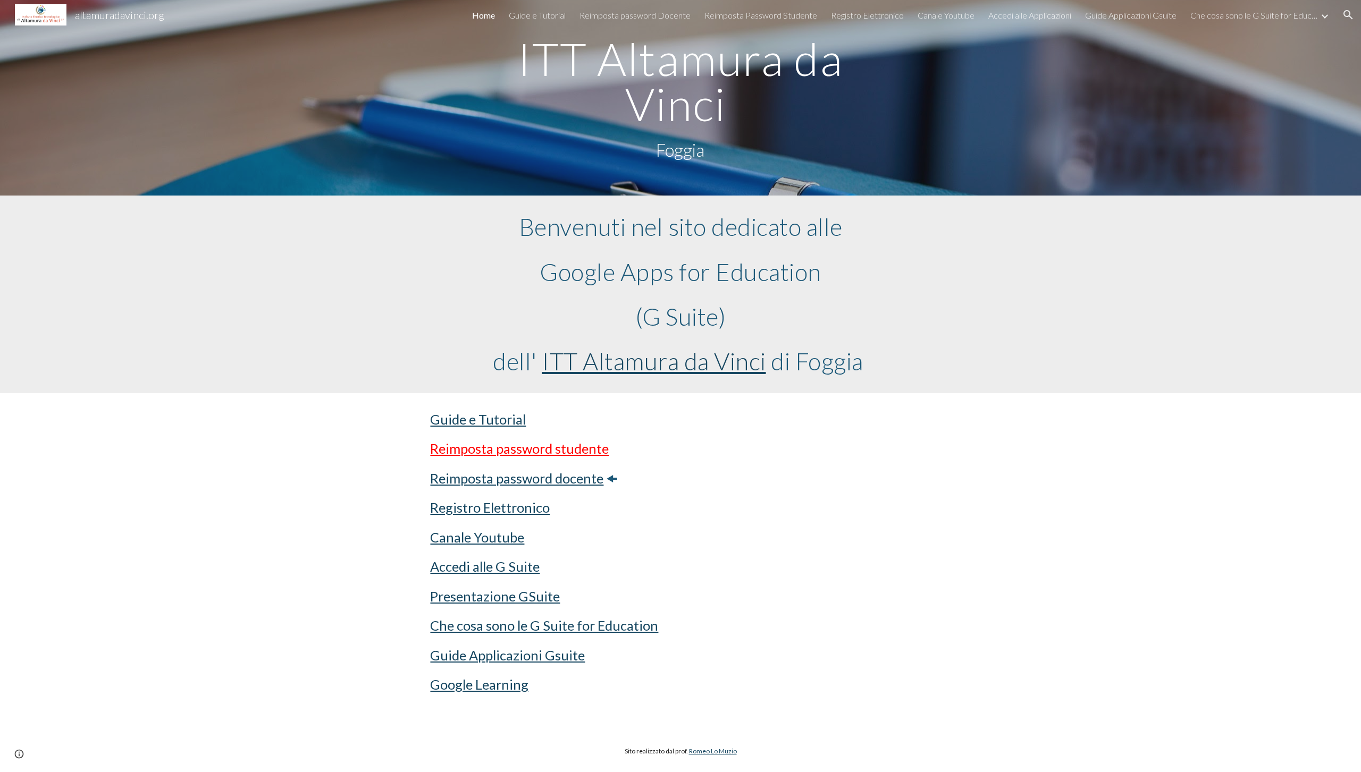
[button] (1348, 15)
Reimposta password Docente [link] (635, 15)
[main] (680, 98)
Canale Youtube (477, 537)
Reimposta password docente (516, 478)
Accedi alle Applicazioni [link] (1029, 15)
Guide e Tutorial (478, 419)
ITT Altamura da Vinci (654, 361)
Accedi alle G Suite (485, 566)
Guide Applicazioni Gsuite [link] (1131, 15)
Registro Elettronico (490, 507)
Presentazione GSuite (495, 596)
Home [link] (483, 15)
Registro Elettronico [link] (867, 15)
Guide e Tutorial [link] (537, 15)
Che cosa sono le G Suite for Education (544, 625)
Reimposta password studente (519, 448)
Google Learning (479, 684)
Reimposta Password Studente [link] (760, 15)
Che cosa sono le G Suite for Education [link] (1254, 15)
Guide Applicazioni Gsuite (507, 655)
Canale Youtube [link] (946, 15)
